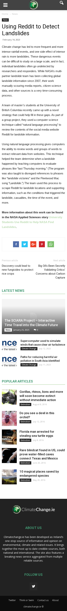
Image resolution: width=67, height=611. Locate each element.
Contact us (43, 600)
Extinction (25, 404)
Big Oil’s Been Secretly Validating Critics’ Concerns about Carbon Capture (50, 271)
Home (5, 14)
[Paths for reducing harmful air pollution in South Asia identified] (9, 360)
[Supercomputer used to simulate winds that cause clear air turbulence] (9, 344)
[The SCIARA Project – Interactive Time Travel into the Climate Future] (33, 316)
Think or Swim (26, 600)
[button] (62, 5)
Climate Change (29, 348)
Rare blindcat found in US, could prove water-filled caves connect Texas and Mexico (42, 454)
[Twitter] (33, 586)
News (5, 20)
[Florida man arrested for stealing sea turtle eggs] (9, 436)
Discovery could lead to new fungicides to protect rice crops (17, 269)
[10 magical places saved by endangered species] (9, 476)
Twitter (12, 600)
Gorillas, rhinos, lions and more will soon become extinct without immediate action (41, 396)
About (55, 600)
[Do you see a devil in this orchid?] (9, 418)
